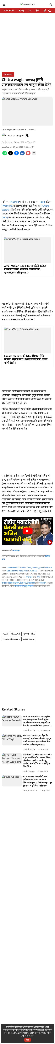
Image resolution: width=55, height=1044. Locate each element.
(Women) (7, 206)
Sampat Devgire (15, 136)
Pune (25, 570)
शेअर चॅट (23, 583)
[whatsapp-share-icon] (4, 155)
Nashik (5, 633)
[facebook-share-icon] (16, 155)
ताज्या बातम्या (9, 10)
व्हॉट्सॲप (42, 583)
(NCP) (5, 217)
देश (30, 10)
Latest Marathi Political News (19, 567)
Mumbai (33, 570)
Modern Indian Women (11, 639)
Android (29, 577)
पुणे (45, 10)
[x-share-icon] (10, 155)
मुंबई (37, 10)
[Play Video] (27, 531)
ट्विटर (10, 583)
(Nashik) (14, 202)
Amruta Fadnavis (29, 639)
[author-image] (4, 135)
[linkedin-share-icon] (22, 155)
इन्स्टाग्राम (16, 583)
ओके (27, 1040)
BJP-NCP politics (29, 633)
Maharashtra (12, 570)
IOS (38, 577)
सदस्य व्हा (16, 550)
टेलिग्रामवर (31, 583)
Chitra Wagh (15, 633)
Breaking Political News (42, 567)
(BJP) (42, 202)
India (20, 570)
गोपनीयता (26, 1033)
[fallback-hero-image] (12, 720)
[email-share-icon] (28, 155)
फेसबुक (4, 583)
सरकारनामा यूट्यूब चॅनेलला (24, 586)
